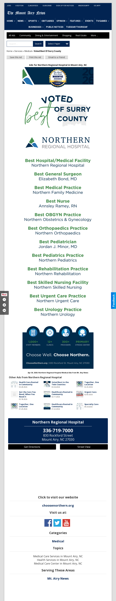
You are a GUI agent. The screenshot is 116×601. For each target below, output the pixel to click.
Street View (83, 447)
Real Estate (81, 35)
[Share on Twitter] (4, 305)
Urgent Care (90, 392)
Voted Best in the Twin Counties (60, 383)
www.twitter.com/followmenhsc (57, 523)
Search (38, 43)
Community (25, 35)
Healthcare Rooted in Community (62, 393)
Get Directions (32, 447)
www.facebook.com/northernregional (48, 523)
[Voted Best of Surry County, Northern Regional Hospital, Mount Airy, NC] (58, 218)
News (21, 21)
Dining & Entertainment (46, 35)
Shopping (66, 35)
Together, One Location (91, 383)
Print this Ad (35, 57)
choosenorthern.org (58, 505)
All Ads (12, 35)
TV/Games (101, 21)
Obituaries (48, 21)
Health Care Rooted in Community (28, 383)
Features (75, 21)
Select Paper (54, 43)
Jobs (9, 6)
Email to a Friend (56, 57)
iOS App (97, 6)
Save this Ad (16, 57)
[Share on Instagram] (4, 310)
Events (89, 21)
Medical (28, 51)
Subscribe (47, 6)
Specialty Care (91, 404)
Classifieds (33, 6)
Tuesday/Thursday (76, 27)
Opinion (60, 21)
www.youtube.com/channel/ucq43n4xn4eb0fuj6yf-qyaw (66, 523)
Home (10, 21)
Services (18, 51)
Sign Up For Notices (65, 6)
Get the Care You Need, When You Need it (27, 394)
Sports (32, 21)
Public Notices (54, 27)
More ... (94, 35)
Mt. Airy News (58, 578)
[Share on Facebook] (4, 299)
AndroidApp (83, 6)
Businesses (35, 27)
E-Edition (19, 6)
